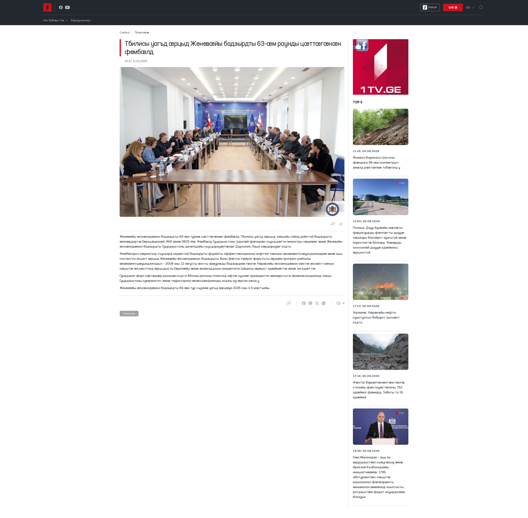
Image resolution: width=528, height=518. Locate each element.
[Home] (47, 7)
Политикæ (129, 314)
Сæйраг (125, 32)
